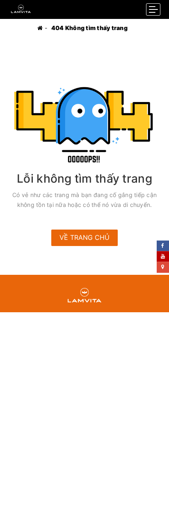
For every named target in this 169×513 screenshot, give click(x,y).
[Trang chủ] (40, 27)
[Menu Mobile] (153, 9)
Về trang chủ (84, 237)
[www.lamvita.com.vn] (21, 7)
